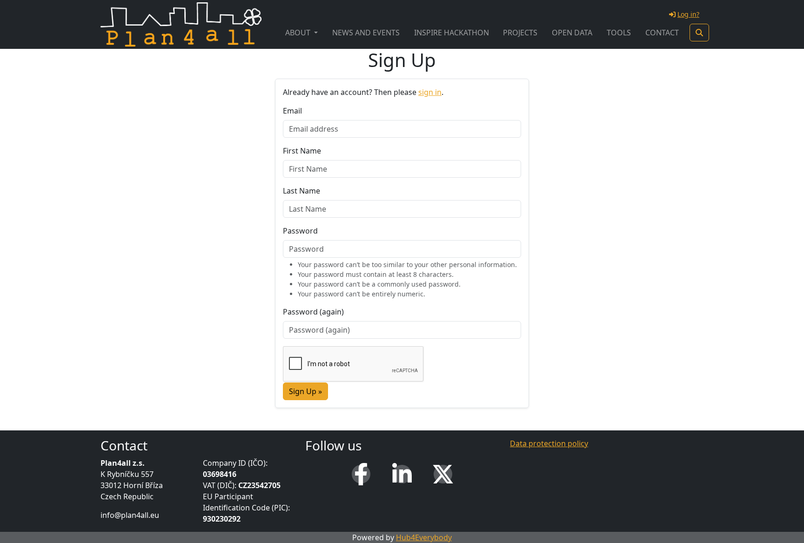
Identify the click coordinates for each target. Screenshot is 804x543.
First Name (302, 151)
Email (292, 111)
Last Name (301, 191)
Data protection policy (549, 443)
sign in (430, 92)
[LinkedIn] (402, 474)
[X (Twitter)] (443, 474)
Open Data (572, 32)
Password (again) (313, 312)
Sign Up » (305, 391)
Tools (619, 32)
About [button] (298, 32)
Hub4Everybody (424, 537)
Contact (662, 32)
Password (300, 231)
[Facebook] (361, 474)
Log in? (688, 14)
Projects (520, 32)
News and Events (366, 32)
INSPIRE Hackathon (451, 32)
